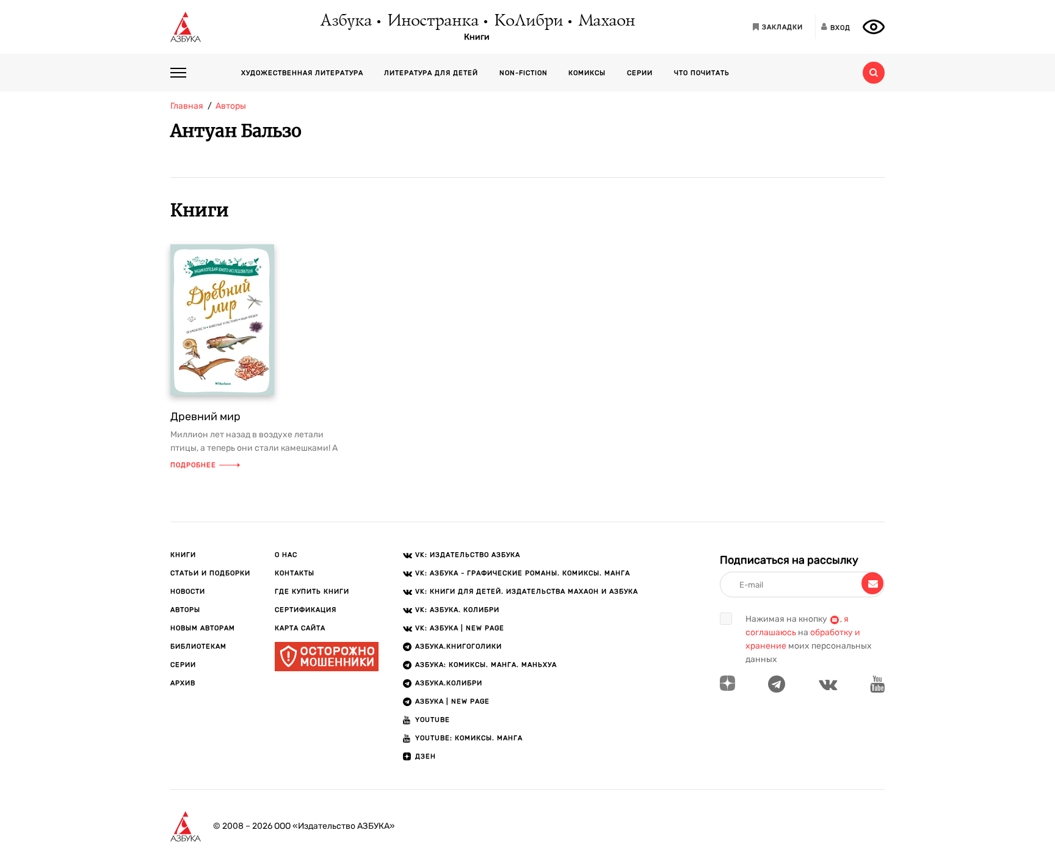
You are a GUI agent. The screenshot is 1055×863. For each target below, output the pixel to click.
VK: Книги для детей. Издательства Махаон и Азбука (526, 591)
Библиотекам (198, 646)
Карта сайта (300, 628)
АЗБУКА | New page (452, 701)
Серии (640, 73)
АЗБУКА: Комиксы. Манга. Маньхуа (486, 665)
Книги (477, 37)
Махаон (606, 21)
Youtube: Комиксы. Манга (469, 738)
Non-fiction (523, 73)
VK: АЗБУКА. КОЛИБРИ (457, 610)
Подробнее (193, 465)
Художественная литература (302, 73)
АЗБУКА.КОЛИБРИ (448, 683)
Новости (187, 591)
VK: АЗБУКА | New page (459, 628)
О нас (286, 555)
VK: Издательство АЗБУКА (467, 555)
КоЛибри (527, 21)
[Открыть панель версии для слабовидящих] (874, 27)
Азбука (345, 21)
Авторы (185, 610)
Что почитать (702, 73)
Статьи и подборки (210, 573)
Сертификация (305, 610)
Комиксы (587, 73)
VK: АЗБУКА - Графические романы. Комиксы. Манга (522, 573)
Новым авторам (202, 628)
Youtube (432, 720)
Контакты (294, 573)
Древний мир (205, 416)
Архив (182, 683)
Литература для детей (431, 73)
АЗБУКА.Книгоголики (458, 646)
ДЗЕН (425, 756)
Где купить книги (312, 591)
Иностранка (432, 21)
